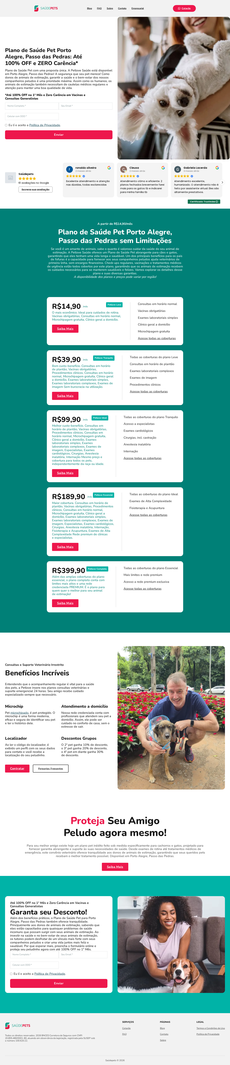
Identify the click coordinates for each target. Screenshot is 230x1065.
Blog (89, 8)
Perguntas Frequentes (50, 768)
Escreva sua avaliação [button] (36, 189)
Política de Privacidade (44, 125)
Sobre (110, 8)
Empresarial (138, 8)
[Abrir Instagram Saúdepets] (13, 1048)
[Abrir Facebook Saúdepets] (7, 1048)
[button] (222, 182)
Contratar (17, 768)
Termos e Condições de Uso (210, 1028)
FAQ (99, 8)
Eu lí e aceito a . (35, 125)
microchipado (19, 713)
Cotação (186, 8)
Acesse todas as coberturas (157, 338)
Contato (122, 8)
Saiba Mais (65, 329)
